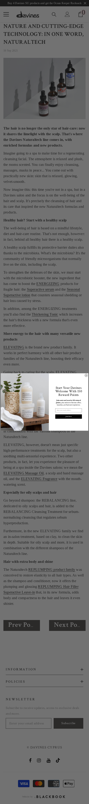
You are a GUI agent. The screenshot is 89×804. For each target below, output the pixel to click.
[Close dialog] (86, 375)
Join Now (68, 416)
